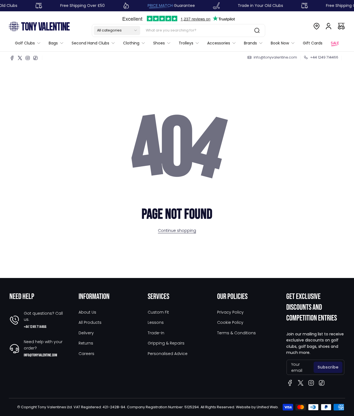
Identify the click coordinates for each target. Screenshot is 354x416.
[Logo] (39, 26)
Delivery (86, 333)
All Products (90, 322)
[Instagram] (27, 58)
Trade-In (156, 333)
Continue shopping (177, 230)
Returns (86, 343)
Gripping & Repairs (166, 343)
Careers (86, 353)
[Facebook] (12, 58)
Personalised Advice (168, 353)
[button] (117, 30)
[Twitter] (20, 58)
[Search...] (257, 30)
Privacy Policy (230, 312)
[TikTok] (35, 58)
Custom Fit (158, 312)
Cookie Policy (230, 322)
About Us (87, 312)
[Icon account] (328, 26)
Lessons (156, 322)
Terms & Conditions (236, 333)
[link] (30, 43)
